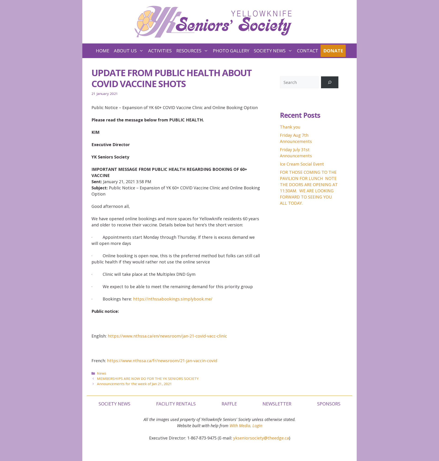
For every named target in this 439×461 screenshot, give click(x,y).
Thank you (290, 127)
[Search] (329, 82)
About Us (125, 51)
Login (257, 425)
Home (102, 51)
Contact (307, 51)
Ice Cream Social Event (302, 164)
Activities (160, 51)
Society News (270, 51)
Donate (333, 51)
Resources (188, 51)
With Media (240, 425)
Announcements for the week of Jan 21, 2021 (134, 383)
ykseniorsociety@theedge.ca (261, 438)
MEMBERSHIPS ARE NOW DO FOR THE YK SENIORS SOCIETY (148, 378)
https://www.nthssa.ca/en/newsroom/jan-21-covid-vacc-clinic (167, 336)
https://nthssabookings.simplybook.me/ (172, 299)
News (101, 373)
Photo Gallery (231, 51)
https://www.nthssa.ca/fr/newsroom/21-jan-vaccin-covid (162, 360)
